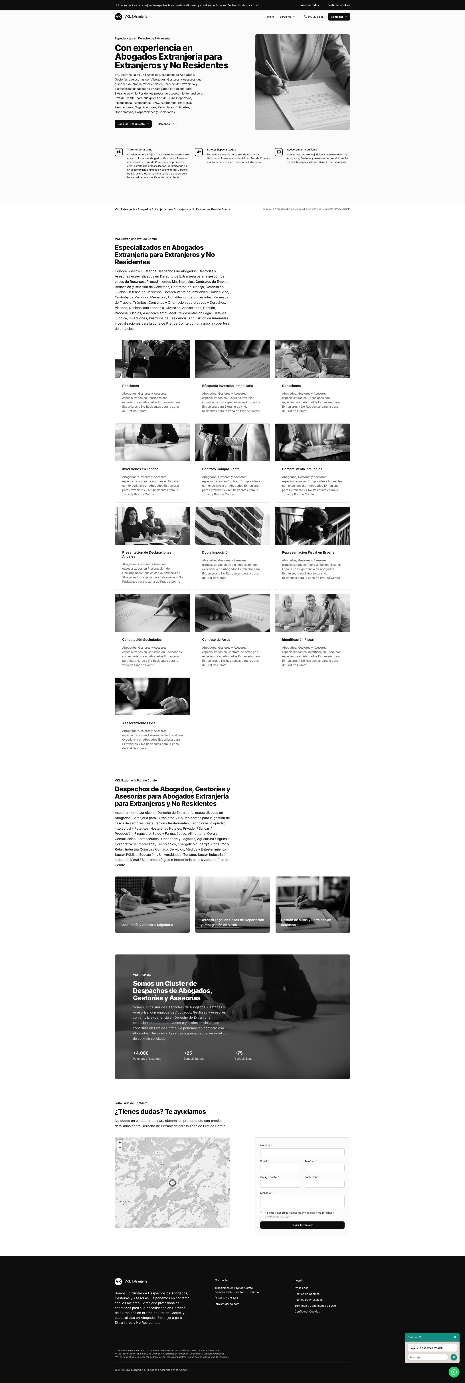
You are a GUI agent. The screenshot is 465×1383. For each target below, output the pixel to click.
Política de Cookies (307, 1294)
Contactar (337, 16)
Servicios (285, 16)
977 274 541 (315, 16)
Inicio (270, 16)
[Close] (455, 1337)
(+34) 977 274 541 (226, 1298)
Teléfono (311, 1161)
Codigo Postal (269, 1177)
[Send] (454, 1357)
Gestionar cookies (338, 5)
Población (312, 1177)
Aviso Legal (302, 1288)
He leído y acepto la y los (300, 1214)
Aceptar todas (310, 5)
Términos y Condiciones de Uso (315, 1305)
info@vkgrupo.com (227, 1304)
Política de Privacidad (302, 1212)
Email (264, 1161)
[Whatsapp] (454, 1372)
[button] (172, 1183)
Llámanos (164, 123)
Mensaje (266, 1192)
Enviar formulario (302, 1225)
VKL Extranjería (135, 16)
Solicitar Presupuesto (131, 123)
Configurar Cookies (307, 1311)
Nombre (266, 1145)
